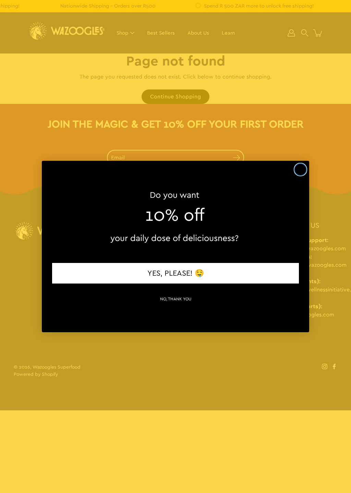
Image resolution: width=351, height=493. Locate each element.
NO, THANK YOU (175, 299)
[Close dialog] (300, 170)
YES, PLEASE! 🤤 (175, 273)
